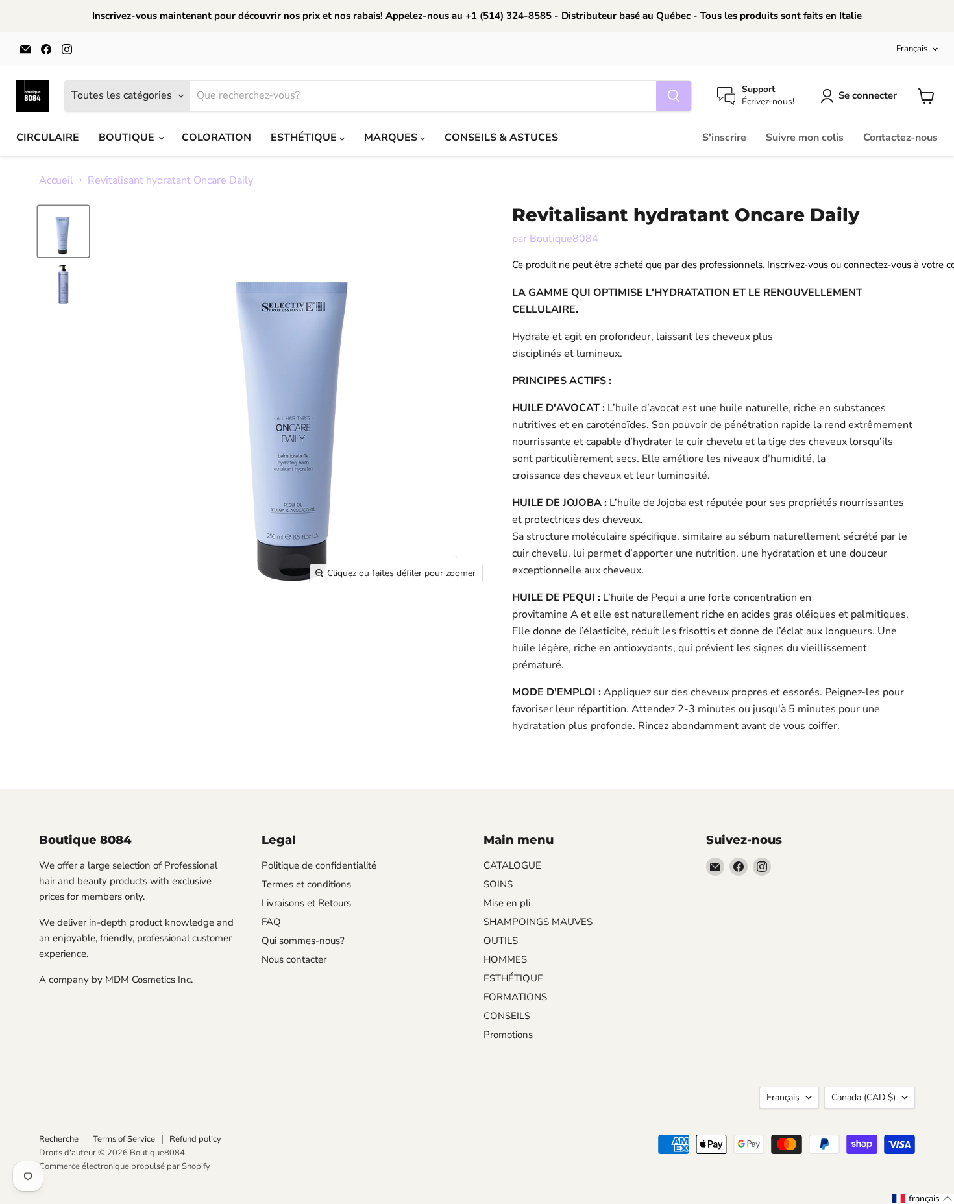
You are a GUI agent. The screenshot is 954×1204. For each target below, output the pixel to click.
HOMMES (505, 959)
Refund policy (195, 1139)
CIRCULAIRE (47, 137)
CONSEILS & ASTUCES (501, 137)
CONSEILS (506, 1015)
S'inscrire (724, 137)
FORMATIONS (515, 997)
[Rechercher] (673, 96)
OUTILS (500, 940)
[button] (922, 1199)
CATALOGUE (512, 865)
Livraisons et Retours (306, 903)
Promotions (508, 1034)
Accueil (56, 180)
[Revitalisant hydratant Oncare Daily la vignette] (63, 231)
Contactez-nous (900, 137)
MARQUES (392, 137)
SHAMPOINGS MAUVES (538, 921)
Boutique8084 (564, 239)
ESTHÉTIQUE (305, 137)
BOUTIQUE (128, 137)
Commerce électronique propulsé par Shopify (124, 1166)
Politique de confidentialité (319, 865)
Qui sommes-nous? (303, 940)
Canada (863, 1097)
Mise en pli (506, 903)
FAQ (271, 921)
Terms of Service (124, 1139)
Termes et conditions (306, 884)
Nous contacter (294, 959)
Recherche (59, 1139)
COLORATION (216, 137)
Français (911, 48)
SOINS (498, 884)
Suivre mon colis (805, 137)
